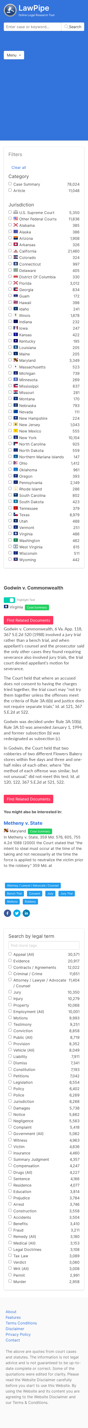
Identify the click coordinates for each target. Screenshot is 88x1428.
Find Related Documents (28, 620)
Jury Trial (67, 893)
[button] (7, 913)
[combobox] (44, 26)
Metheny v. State (23, 823)
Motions (12, 901)
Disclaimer (15, 1328)
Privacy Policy (18, 1334)
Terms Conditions (21, 1323)
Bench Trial (14, 893)
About (11, 1311)
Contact (13, 1340)
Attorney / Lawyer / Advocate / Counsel (33, 885)
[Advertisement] (44, 99)
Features (13, 1317)
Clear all (18, 167)
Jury (50, 893)
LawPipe (34, 8)
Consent (34, 893)
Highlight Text (26, 600)
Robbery (30, 901)
